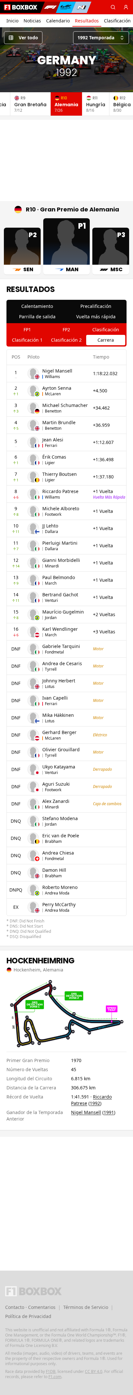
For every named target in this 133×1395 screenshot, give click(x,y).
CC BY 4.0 (93, 1371)
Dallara (51, 531)
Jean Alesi (52, 440)
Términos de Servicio (85, 1307)
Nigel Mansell (57, 371)
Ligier (50, 462)
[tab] (37, 306)
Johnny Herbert (58, 681)
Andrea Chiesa (58, 853)
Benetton (53, 411)
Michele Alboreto (60, 508)
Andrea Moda (57, 893)
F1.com (54, 1376)
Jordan (50, 617)
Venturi (51, 600)
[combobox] (101, 37)
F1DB (51, 1371)
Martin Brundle (59, 422)
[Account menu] (126, 7)
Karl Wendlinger (60, 629)
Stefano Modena (60, 818)
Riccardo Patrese (60, 491)
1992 (95, 1103)
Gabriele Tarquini (61, 646)
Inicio (12, 21)
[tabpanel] (66, 644)
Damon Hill (54, 870)
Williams (52, 376)
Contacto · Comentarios (30, 1307)
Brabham (53, 841)
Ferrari (51, 445)
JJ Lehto (50, 526)
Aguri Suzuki (56, 784)
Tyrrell (50, 669)
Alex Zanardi (55, 801)
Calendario (58, 21)
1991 (109, 1112)
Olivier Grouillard (61, 749)
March (50, 583)
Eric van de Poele (60, 835)
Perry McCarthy (59, 904)
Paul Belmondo (58, 577)
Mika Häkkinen (58, 715)
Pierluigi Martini (59, 543)
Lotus (50, 686)
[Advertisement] (66, 160)
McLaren (53, 394)
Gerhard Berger (59, 732)
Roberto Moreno (59, 887)
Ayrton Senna (56, 388)
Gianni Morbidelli (61, 560)
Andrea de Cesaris (62, 663)
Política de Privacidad (28, 1316)
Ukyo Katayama (58, 767)
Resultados (87, 21)
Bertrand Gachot (60, 594)
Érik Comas (54, 457)
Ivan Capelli (55, 698)
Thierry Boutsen (59, 474)
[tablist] (66, 311)
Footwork (53, 514)
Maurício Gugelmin (63, 612)
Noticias (32, 21)
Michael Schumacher (65, 405)
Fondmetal (54, 652)
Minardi (52, 566)
